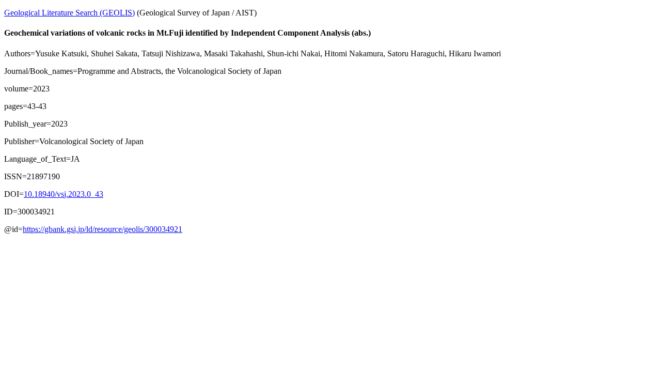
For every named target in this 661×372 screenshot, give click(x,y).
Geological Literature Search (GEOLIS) (69, 12)
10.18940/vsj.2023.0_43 (63, 194)
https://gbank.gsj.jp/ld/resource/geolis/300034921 (102, 229)
